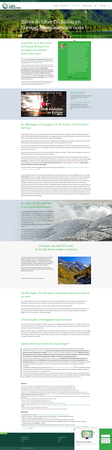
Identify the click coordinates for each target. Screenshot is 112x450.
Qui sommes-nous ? (64, 5)
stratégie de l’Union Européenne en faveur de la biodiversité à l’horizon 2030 (38, 58)
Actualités (55, 5)
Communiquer (103, 5)
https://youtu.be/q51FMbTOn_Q (50, 418)
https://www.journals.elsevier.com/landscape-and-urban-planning (53, 414)
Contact (60, 439)
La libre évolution (76, 5)
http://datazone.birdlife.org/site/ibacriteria (39, 407)
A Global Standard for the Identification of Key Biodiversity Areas (39, 409)
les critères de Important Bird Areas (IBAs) (63, 367)
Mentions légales (25, 439)
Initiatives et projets (87, 5)
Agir (96, 5)
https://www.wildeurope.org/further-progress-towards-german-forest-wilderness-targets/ (39, 398)
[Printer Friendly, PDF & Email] (3, 433)
